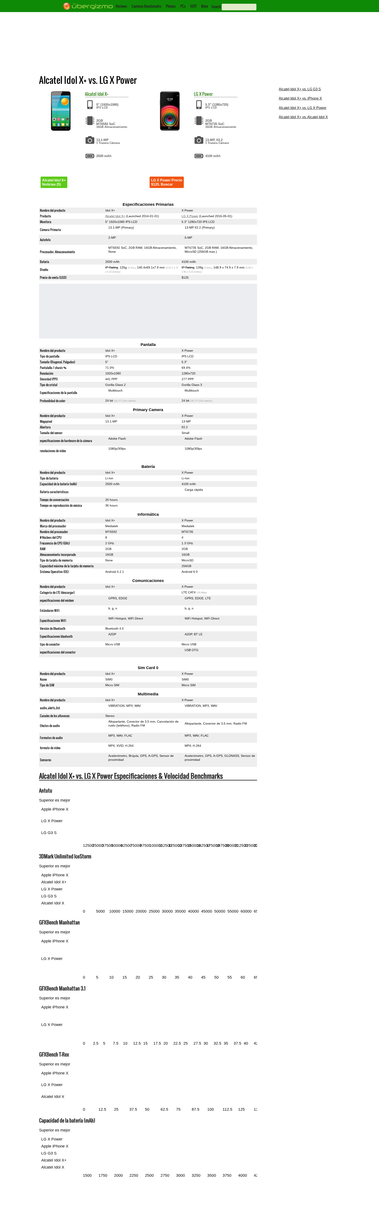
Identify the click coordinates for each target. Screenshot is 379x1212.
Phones (171, 6)
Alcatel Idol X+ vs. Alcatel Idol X (303, 117)
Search (216, 6)
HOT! (193, 6)
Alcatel (91, 94)
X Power (206, 94)
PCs (183, 6)
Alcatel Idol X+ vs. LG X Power (302, 108)
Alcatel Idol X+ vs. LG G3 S (300, 89)
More (204, 6)
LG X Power (190, 216)
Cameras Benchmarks (146, 6)
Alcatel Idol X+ (115, 216)
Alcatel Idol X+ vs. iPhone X (300, 98)
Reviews (121, 6)
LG (196, 94)
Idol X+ (102, 94)
